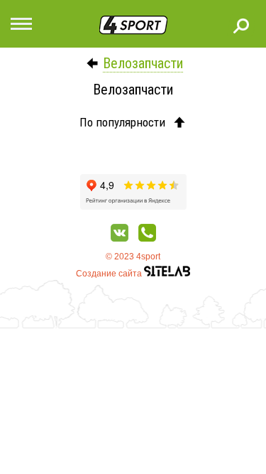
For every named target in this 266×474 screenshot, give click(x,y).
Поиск (241, 25)
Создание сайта (110, 274)
